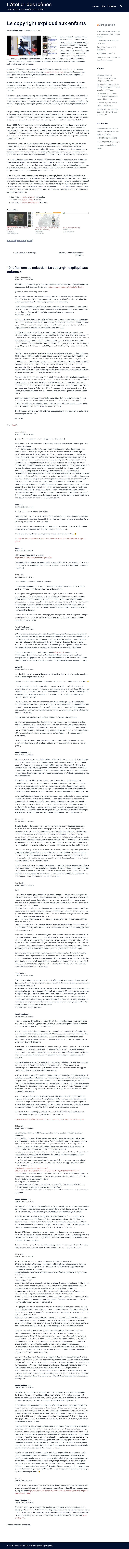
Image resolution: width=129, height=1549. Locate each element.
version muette (27, 200)
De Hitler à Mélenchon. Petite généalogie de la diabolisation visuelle (108, 87)
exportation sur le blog (54, 72)
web (99, 148)
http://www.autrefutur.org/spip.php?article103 (66, 287)
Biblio (103, 6)
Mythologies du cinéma (106, 53)
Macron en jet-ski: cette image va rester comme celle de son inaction (108, 34)
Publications (112, 6)
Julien (17, 667)
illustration (102, 138)
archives (114, 128)
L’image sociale (107, 24)
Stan (17, 505)
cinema (105, 131)
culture (100, 134)
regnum (118, 142)
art (117, 128)
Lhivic (39, 30)
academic (101, 129)
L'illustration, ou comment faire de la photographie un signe (107, 96)
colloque (111, 131)
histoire (107, 134)
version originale (28, 197)
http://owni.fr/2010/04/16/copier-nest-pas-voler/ (33, 558)
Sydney (50, 1546)
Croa (17, 548)
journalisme (112, 138)
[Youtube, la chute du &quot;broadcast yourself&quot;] (20, 219)
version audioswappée (30, 202)
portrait (114, 142)
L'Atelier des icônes (29, 4)
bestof (99, 131)
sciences (107, 145)
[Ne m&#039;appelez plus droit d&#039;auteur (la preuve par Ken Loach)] (48, 219)
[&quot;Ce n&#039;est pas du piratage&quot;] (76, 219)
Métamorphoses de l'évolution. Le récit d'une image (106, 78)
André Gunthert (16, 30)
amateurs (11, 241)
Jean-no (18, 973)
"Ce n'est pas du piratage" (71, 227)
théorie (113, 145)
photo (100, 141)
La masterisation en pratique (25, 253)
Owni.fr (14, 425)
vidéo (29, 241)
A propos (96, 6)
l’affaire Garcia (58, 652)
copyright (21, 241)
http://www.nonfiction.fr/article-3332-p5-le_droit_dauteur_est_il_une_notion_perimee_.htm (49, 1119)
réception (100, 145)
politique (107, 142)
